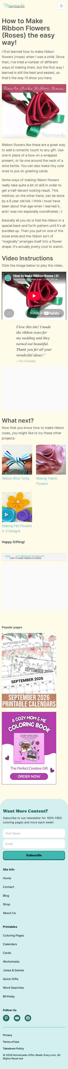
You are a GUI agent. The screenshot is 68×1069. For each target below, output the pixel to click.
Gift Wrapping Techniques (30, 556)
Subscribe (34, 855)
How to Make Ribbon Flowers (25, 558)
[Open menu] (61, 6)
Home (8, 556)
